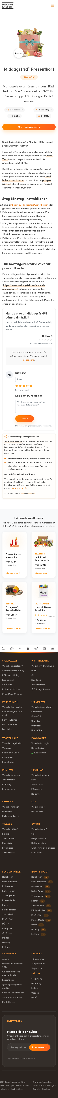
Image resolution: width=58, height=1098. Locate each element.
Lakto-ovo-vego (10, 752)
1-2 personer (37, 958)
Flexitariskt (7, 757)
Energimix (7, 843)
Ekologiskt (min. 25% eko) (12, 713)
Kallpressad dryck (11, 816)
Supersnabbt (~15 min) (13, 670)
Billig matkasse (38, 838)
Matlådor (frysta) (13, 694)
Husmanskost (38, 811)
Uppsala (35, 992)
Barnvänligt (10, 702)
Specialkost (39, 702)
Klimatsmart (40, 752)
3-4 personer (38, 963)
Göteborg (36, 983)
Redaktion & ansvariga (43, 1085)
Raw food (36, 679)
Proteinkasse (8, 789)
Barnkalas (7, 729)
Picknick (6, 833)
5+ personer (37, 968)
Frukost (7, 801)
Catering (6, 784)
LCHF (34, 670)
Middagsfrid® (29, 77)
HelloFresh (7, 876)
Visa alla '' (12, 665)
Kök (33, 801)
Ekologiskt (38, 738)
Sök (33, 833)
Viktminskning (40, 661)
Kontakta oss (8, 1002)
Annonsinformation (12, 997)
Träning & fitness (41, 689)
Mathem (6, 947)
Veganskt (7, 748)
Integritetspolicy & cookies (12, 986)
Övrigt (36, 824)
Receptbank (8, 979)
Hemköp (6, 942)
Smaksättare (8, 838)
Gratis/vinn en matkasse (43, 847)
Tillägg (7, 824)
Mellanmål (7, 811)
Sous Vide (7, 684)
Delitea (5, 937)
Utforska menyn (30, 127)
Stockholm (36, 978)
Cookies (46, 1089)
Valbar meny (8, 779)
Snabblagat (9, 661)
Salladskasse (8, 852)
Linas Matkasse (9, 881)
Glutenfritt (36, 716)
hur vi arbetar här (19, 488)
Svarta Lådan (8, 914)
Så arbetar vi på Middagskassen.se (23, 436)
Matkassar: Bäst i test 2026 (12, 965)
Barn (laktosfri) (9, 724)
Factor (5, 905)
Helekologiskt (38, 748)
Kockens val (8, 679)
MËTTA (5, 923)
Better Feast (8, 890)
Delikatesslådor (39, 843)
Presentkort (37, 852)
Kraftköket (7, 919)
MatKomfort (8, 886)
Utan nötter (37, 730)
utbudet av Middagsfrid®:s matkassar (29, 204)
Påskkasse (36, 789)
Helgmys (35, 793)
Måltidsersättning (10, 675)
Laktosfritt (36, 711)
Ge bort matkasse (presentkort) (11, 973)
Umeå (34, 997)
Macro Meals (8, 900)
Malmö (34, 988)
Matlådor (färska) (11, 689)
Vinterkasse (37, 784)
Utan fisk (35, 721)
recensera (28, 359)
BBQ (33, 779)
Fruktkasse (7, 847)
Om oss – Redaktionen (13, 992)
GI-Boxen (7, 933)
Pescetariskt (8, 762)
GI (32, 675)
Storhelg (37, 770)
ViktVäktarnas (38, 684)
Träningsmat (8, 895)
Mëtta (37, 924)
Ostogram (7, 928)
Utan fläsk (36, 725)
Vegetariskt (10, 738)
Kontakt (36, 1089)
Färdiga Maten (9, 909)
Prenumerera (39, 1047)
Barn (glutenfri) (9, 719)
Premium (7, 770)
